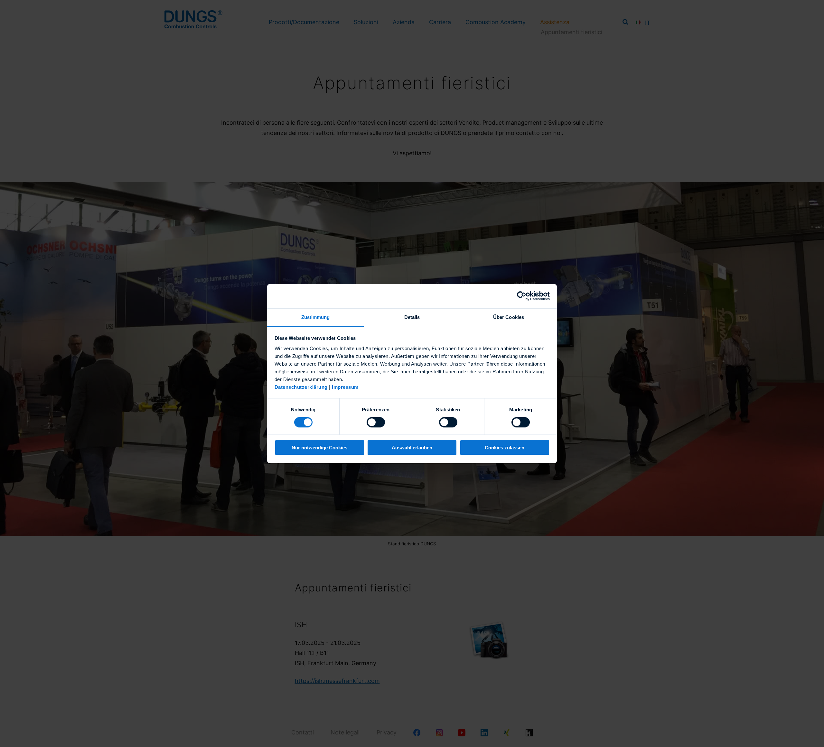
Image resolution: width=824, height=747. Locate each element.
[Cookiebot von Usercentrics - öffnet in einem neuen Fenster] (521, 296)
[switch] (376, 422)
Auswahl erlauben (412, 447)
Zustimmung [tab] (315, 317)
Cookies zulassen (504, 447)
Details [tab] (412, 317)
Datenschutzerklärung (301, 386)
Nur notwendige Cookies (319, 447)
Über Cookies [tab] (508, 317)
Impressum (345, 386)
